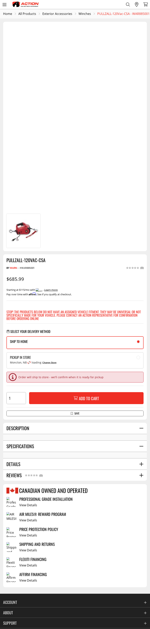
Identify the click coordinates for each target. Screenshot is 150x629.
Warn (13, 267)
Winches (85, 13)
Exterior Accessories (57, 13)
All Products (27, 13)
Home (7, 13)
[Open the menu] (4, 4)
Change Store (49, 362)
